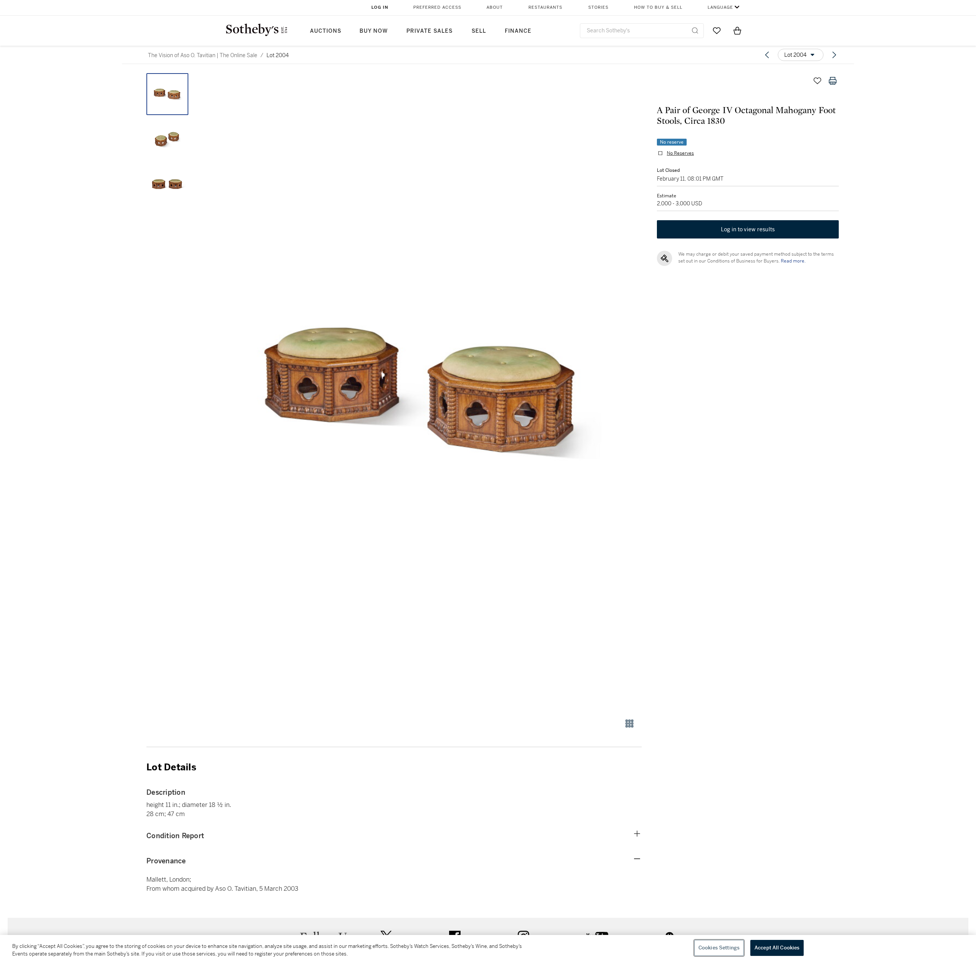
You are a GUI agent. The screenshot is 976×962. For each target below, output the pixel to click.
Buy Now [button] (374, 31)
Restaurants (545, 7)
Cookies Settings (719, 947)
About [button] (494, 7)
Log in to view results (748, 229)
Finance (518, 31)
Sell (479, 31)
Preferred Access (437, 7)
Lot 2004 (277, 55)
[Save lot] (817, 81)
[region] (488, 948)
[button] (423, 391)
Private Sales (429, 31)
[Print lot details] (833, 81)
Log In (379, 7)
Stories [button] (598, 7)
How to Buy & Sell (658, 7)
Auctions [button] (325, 31)
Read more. (793, 261)
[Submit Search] (695, 30)
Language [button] (720, 7)
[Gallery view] (629, 723)
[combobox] (642, 30)
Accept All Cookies (776, 947)
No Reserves (680, 153)
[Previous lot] (767, 55)
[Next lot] (834, 55)
